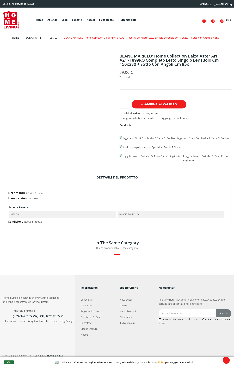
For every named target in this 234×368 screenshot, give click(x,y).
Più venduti (126, 317)
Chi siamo (86, 305)
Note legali (126, 299)
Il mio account (128, 323)
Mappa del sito (89, 328)
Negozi (84, 334)
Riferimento (16, 193)
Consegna (86, 299)
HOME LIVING (55, 355)
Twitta (141, 125)
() (210, 20)
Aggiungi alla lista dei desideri (138, 118)
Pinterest (147, 125)
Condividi (135, 125)
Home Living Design (61, 321)
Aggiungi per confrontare (175, 118)
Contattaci (86, 323)
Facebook (10, 321)
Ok (8, 362)
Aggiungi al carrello (160, 104)
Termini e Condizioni (184, 319)
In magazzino (17, 198)
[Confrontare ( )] (201, 20)
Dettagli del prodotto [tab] (117, 177)
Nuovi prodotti (128, 311)
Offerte (123, 305)
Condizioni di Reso (91, 317)
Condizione (15, 221)
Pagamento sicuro (91, 311)
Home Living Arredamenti (33, 321)
